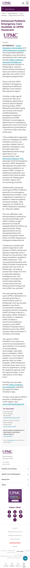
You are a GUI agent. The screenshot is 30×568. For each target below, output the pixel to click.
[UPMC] (6, 3)
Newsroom (5, 479)
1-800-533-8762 (7, 436)
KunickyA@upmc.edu (9, 426)
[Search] (23, 3)
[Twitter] (15, 519)
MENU (27, 1)
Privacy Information (15, 539)
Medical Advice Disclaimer (15, 535)
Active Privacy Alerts (15, 542)
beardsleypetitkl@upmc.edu (11, 417)
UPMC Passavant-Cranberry (14, 50)
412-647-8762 (5, 462)
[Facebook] (9, 512)
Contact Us (15, 528)
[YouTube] (20, 512)
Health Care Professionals (11, 474)
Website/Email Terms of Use (15, 531)
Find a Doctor (11, 440)
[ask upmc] (25, 558)
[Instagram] (9, 516)
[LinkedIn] (15, 512)
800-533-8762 (6, 464)
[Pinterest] (15, 516)
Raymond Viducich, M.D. (13, 159)
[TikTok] (21, 516)
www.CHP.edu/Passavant (13, 404)
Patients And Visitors (9, 469)
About (4, 485)
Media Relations (9, 9)
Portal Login (24, 567)
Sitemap (15, 546)
